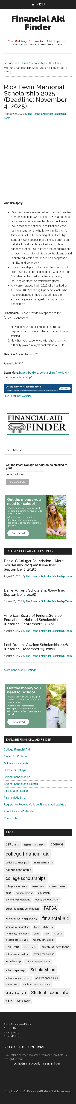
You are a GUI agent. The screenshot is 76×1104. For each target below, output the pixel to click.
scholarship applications (38, 961)
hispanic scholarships (17, 940)
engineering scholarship (18, 899)
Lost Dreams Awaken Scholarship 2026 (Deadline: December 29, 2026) (36, 647)
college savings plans (43, 863)
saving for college (44, 954)
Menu (41, 4)
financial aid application (17, 927)
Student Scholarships (17, 777)
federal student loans (21, 919)
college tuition (38, 886)
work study (23, 1000)
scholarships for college (18, 978)
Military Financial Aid (16, 763)
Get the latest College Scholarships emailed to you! (36, 466)
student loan (12, 984)
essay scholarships (46, 899)
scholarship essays (15, 970)
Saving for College (15, 756)
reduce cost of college (17, 954)
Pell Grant (12, 947)
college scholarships (26, 878)
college (57, 844)
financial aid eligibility (43, 927)
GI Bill (36, 934)
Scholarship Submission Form (38, 1063)
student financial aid (47, 978)
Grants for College (15, 770)
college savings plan (17, 862)
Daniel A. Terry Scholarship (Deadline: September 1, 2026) (34, 592)
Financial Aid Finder (38, 23)
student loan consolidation (36, 984)
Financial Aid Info (14, 797)
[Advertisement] (38, 163)
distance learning (24, 893)
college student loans (16, 886)
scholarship (13, 961)
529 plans (12, 844)
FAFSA (50, 908)
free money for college (17, 934)
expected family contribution (22, 908)
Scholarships (24, 396)
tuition (9, 1001)
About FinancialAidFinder (19, 811)
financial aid (55, 918)
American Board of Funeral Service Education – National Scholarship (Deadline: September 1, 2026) (33, 619)
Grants (58, 933)
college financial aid (28, 854)
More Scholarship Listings (20, 670)
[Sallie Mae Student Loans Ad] (38, 391)
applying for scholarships (35, 845)
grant (47, 934)
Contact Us (10, 818)
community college (57, 886)
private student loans (55, 947)
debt (8, 892)
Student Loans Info (49, 992)
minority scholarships (44, 940)
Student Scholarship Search (21, 784)
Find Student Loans (16, 790)
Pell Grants (30, 947)
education (44, 892)
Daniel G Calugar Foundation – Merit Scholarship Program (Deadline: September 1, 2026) (34, 565)
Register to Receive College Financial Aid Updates (35, 804)
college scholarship (18, 870)
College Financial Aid (17, 749)
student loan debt (16, 993)
